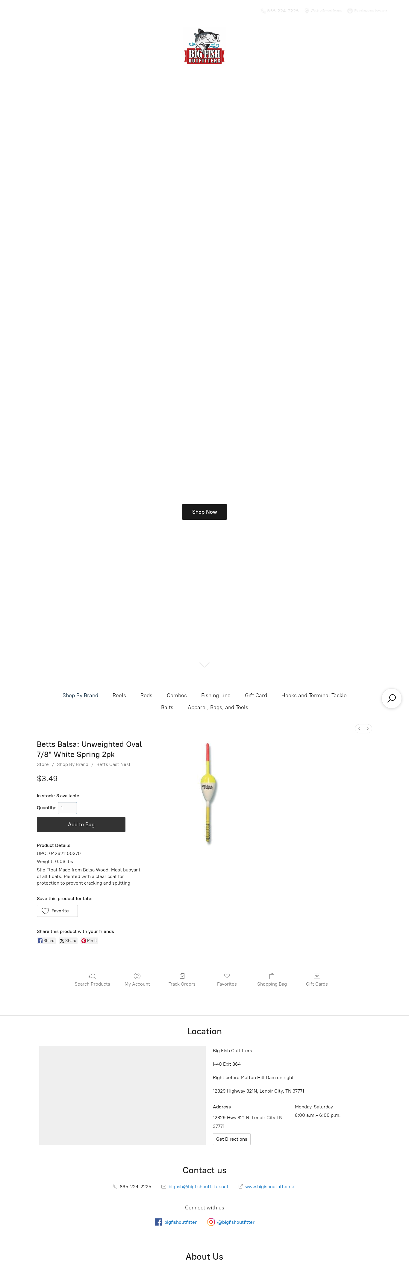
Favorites (227, 984)
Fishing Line (216, 695)
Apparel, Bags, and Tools (218, 707)
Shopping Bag (272, 984)
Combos (177, 695)
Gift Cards (317, 984)
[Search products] (391, 698)
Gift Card (256, 695)
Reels (119, 695)
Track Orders (182, 984)
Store (43, 764)
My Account (137, 984)
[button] (57, 911)
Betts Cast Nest (113, 764)
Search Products (92, 984)
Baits (167, 707)
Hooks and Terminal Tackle (314, 695)
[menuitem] (359, 728)
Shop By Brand (80, 695)
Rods (146, 695)
